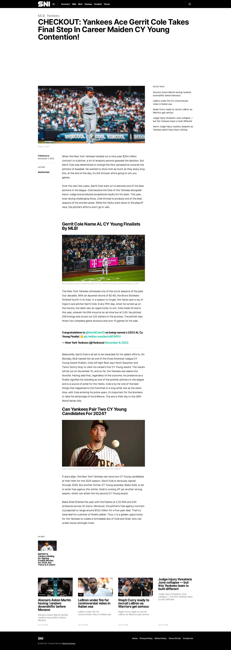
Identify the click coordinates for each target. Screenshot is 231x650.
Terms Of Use (175, 638)
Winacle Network (68, 643)
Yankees (88, 4)
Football (98, 4)
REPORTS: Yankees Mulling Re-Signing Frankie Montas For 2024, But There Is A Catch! (46, 559)
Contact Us (188, 638)
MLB (80, 4)
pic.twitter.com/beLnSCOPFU (102, 336)
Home (135, 638)
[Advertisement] (115, 64)
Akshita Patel (43, 172)
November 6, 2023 (116, 342)
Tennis (107, 4)
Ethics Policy (160, 638)
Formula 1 (65, 4)
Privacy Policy (146, 638)
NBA (74, 4)
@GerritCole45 (95, 332)
